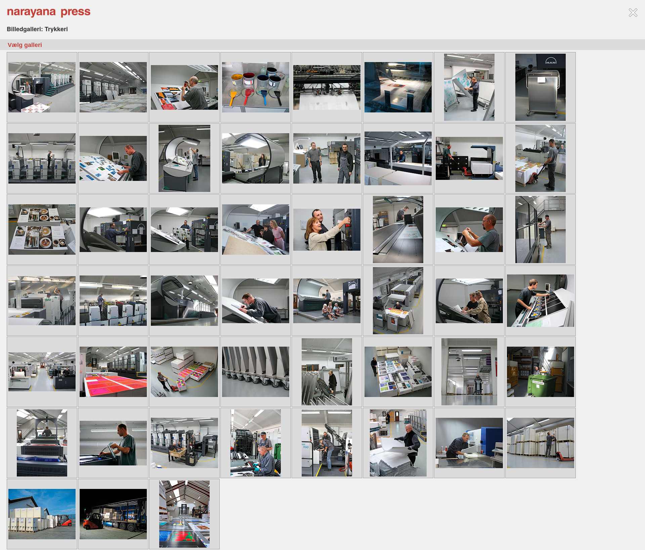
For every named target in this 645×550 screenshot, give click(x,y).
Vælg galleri (25, 45)
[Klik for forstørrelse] (42, 86)
